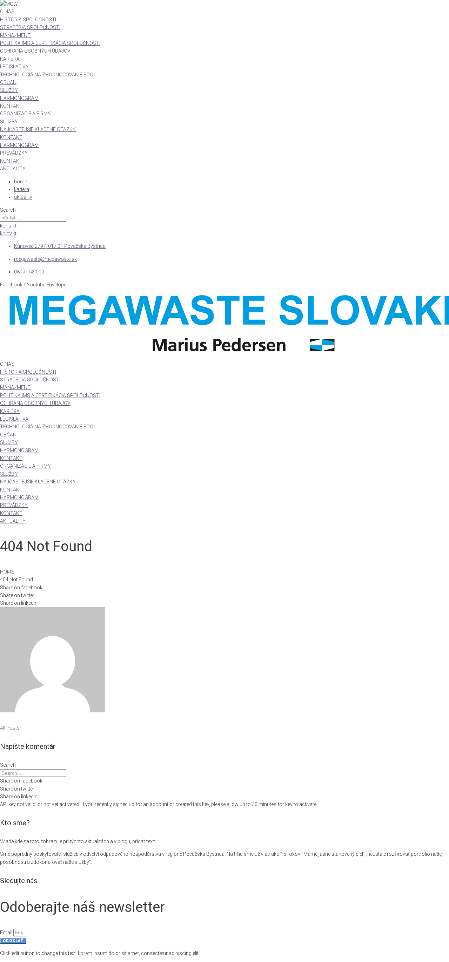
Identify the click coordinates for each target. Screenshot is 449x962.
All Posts (10, 728)
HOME (7, 572)
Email (6, 932)
